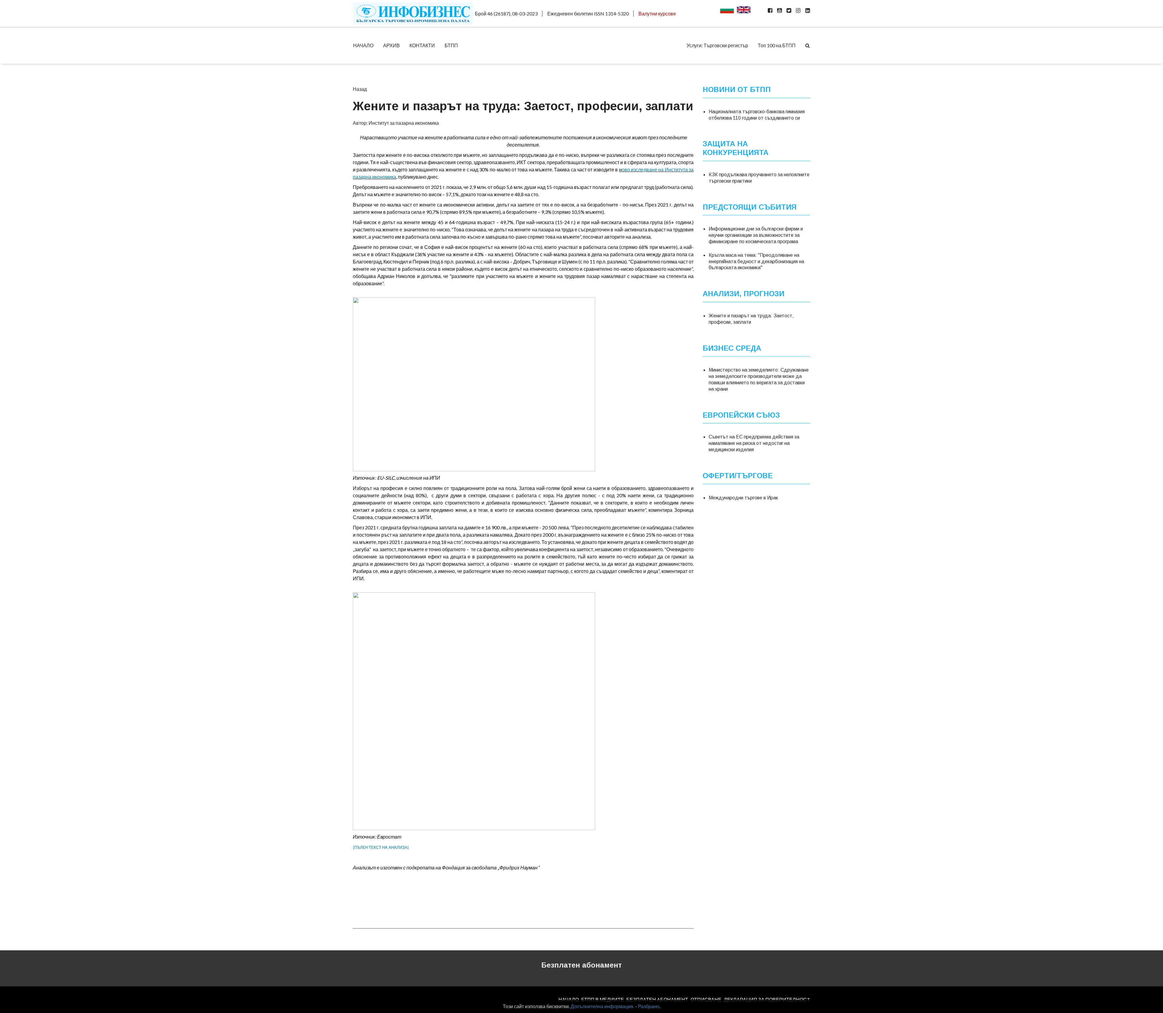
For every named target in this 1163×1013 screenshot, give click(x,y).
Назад (360, 89)
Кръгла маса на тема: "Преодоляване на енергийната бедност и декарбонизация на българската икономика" (756, 261)
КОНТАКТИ (422, 45)
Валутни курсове (657, 13)
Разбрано (648, 1006)
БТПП (451, 45)
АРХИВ (391, 45)
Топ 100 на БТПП (777, 45)
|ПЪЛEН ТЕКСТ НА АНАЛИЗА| (381, 847)
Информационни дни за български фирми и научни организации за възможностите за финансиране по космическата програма (756, 235)
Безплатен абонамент (581, 965)
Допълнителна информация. (602, 1006)
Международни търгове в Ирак (743, 497)
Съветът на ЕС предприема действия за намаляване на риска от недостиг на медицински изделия (754, 443)
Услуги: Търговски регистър (717, 45)
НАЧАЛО (363, 45)
